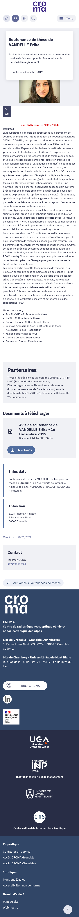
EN (24, 18)
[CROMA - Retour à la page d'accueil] (39, 6)
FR (15, 18)
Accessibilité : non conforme (21, 885)
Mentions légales (14, 879)
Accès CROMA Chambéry (19, 863)
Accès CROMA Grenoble (18, 857)
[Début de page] (69, 909)
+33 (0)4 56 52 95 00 (29, 686)
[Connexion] (6, 18)
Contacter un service (16, 851)
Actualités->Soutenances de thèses (37, 583)
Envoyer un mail (17, 563)
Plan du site (11, 901)
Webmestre (10, 907)
